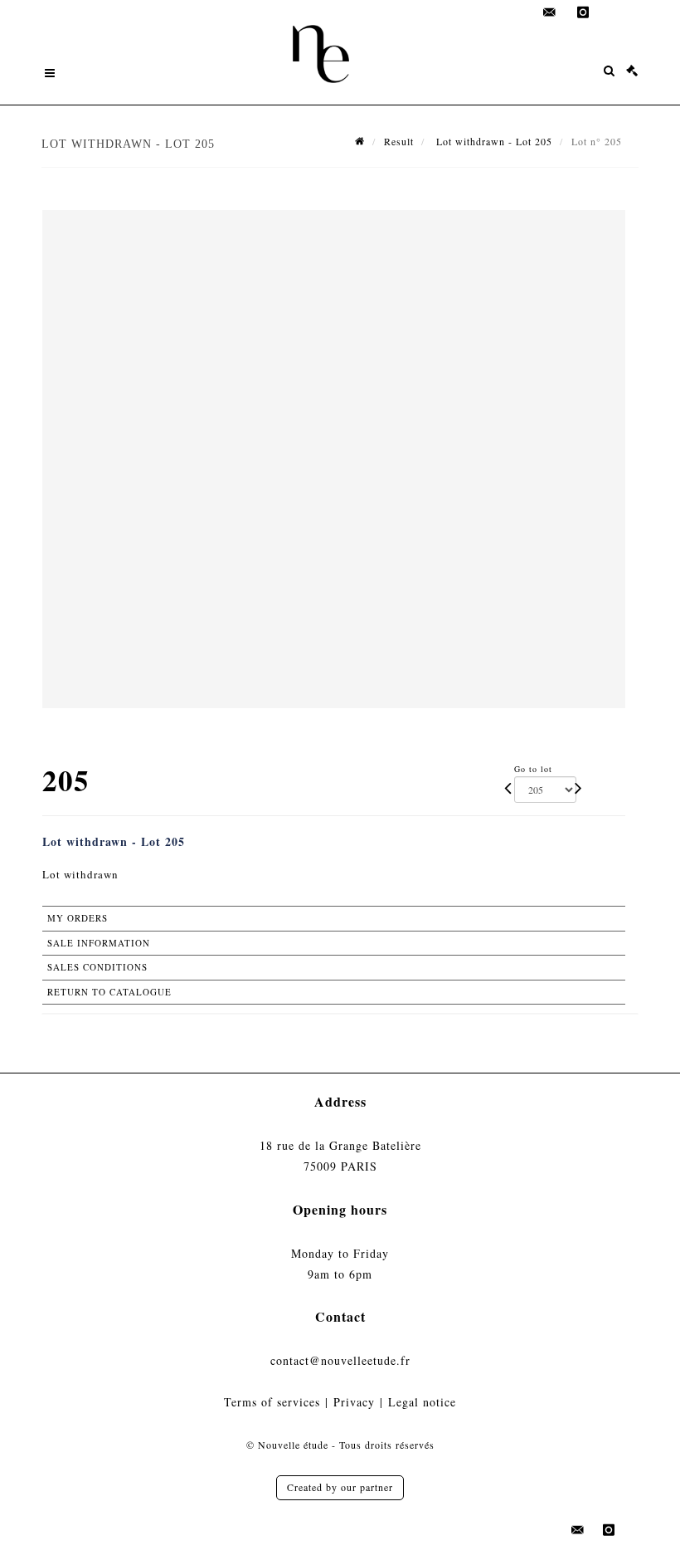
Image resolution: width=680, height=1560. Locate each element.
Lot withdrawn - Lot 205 (492, 141)
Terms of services (272, 1402)
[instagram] (583, 12)
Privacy (354, 1402)
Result (399, 141)
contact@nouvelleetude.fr (340, 1360)
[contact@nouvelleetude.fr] (549, 12)
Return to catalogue (109, 991)
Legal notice (422, 1402)
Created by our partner (340, 1487)
